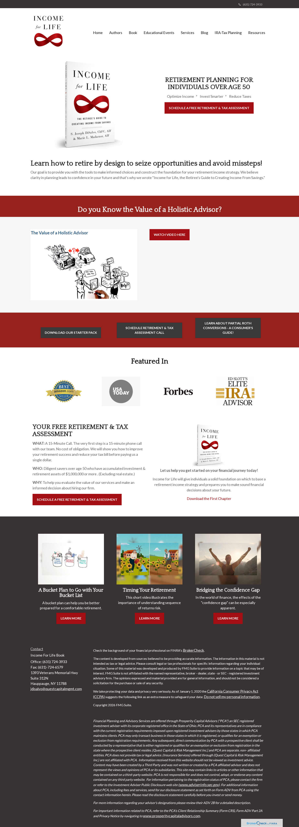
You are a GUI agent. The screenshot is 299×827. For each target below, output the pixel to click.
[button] (115, 32)
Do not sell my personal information (232, 696)
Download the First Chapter (209, 498)
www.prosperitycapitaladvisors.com (171, 816)
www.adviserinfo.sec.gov (199, 784)
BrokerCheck (193, 650)
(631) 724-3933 (252, 4)
